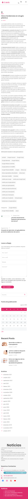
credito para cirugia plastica (8, 182)
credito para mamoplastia (8, 191)
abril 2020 (6, 413)
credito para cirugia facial (19, 179)
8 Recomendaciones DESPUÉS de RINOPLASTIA (12, 452)
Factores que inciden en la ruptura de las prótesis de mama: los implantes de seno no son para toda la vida (13, 456)
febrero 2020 (6, 419)
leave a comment (7, 287)
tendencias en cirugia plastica (9, 201)
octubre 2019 (7, 431)
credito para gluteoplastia (8, 185)
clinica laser (22, 173)
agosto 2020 (6, 401)
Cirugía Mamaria (6, 160)
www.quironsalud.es (18, 151)
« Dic (2, 331)
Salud (17, 210)
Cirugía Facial (20, 157)
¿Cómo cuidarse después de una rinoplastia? (17, 352)
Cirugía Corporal (11, 157)
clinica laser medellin (7, 176)
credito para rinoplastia (7, 198)
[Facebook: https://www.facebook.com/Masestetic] (2, 480)
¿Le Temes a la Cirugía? (6, 451)
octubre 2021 (7, 377)
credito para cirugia (6, 179)
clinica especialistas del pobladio (10, 173)
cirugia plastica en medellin (8, 166)
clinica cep (23, 170)
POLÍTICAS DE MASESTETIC (11, 494)
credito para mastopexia (8, 194)
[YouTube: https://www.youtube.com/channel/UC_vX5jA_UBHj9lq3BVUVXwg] (15, 480)
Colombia (15, 176)
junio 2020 (6, 407)
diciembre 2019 (7, 425)
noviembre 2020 (7, 392)
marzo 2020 (6, 416)
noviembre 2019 (7, 428)
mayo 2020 (6, 410)
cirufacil (4, 157)
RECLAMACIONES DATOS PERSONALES (13, 495)
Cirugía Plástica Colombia (8, 163)
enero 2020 (6, 422)
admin (4, 20)
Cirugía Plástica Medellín (8, 210)
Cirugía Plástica (15, 160)
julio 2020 (6, 404)
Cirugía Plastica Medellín (8, 170)
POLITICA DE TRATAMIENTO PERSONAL (14, 492)
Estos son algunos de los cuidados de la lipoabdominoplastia (16, 361)
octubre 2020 (7, 395)
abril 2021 (6, 383)
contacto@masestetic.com (10, 477)
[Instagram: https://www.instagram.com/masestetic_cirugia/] (7, 480)
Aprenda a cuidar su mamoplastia (15, 343)
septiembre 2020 (8, 398)
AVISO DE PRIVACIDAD (10, 491)
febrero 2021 (6, 386)
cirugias (17, 170)
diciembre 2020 (7, 389)
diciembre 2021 (7, 374)
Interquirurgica (18, 198)
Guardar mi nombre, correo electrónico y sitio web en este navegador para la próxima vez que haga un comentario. (13, 280)
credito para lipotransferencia (9, 188)
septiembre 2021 (8, 380)
